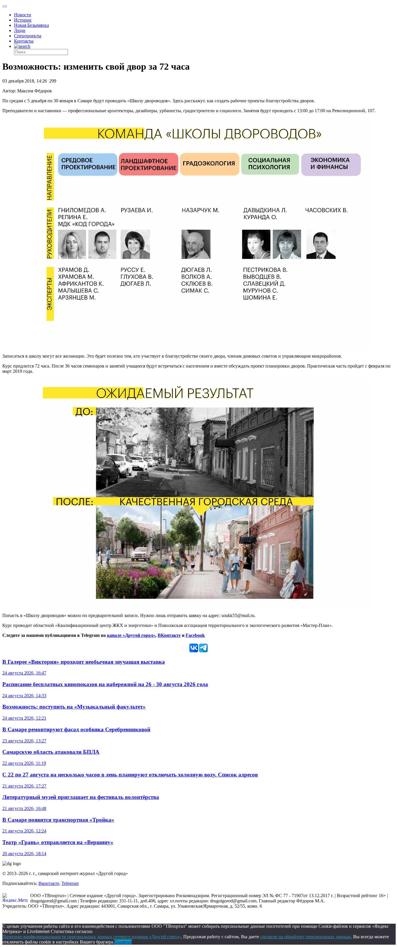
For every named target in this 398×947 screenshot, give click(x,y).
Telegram (70, 883)
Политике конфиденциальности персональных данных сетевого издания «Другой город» (91, 936)
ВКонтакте (169, 635)
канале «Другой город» (131, 635)
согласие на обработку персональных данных (305, 936)
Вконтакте (48, 883)
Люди (19, 30)
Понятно (123, 941)
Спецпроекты (27, 35)
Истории (22, 19)
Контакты (24, 40)
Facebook (195, 635)
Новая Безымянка (31, 25)
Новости (22, 14)
